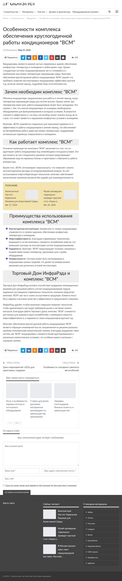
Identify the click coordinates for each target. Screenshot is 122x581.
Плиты (90, 518)
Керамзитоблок (94, 546)
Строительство (11, 12)
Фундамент (4, 23)
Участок (41, 12)
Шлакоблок (92, 540)
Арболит (91, 563)
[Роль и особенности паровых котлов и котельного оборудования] (17, 390)
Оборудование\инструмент (85, 12)
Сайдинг (91, 529)
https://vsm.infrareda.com (55, 84)
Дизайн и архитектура (59, 12)
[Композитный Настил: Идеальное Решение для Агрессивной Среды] (31, 194)
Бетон (90, 535)
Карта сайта (9, 503)
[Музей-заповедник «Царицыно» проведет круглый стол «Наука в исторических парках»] (70, 194)
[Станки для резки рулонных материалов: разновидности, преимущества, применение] (41, 390)
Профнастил (93, 557)
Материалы (27, 12)
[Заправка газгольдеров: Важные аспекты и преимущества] (65, 390)
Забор (90, 512)
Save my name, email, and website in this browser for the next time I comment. (41, 486)
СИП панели (93, 552)
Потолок (91, 523)
